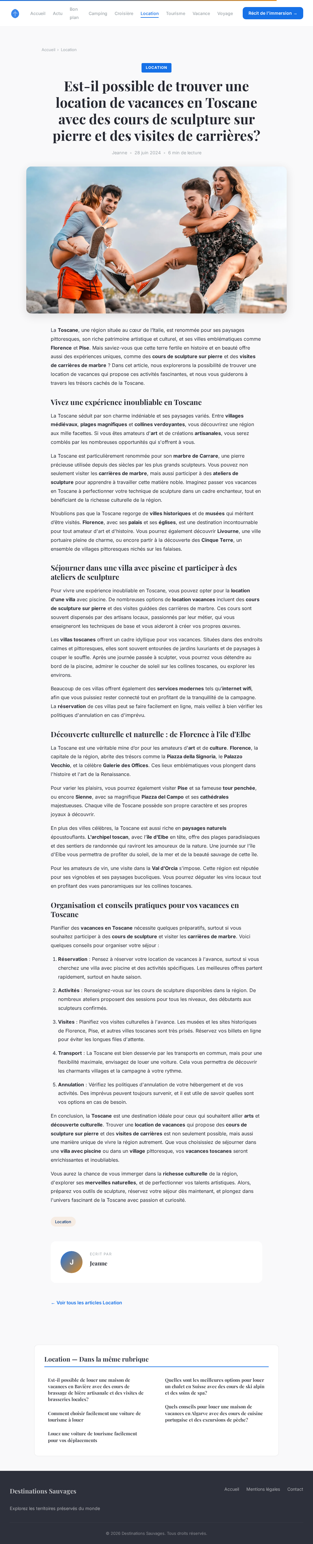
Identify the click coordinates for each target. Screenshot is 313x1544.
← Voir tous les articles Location (86, 1303)
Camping (98, 13)
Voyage (225, 13)
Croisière (124, 13)
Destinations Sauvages (43, 1490)
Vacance (201, 13)
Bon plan (74, 13)
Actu (57, 13)
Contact (295, 1489)
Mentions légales (263, 1489)
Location (150, 13)
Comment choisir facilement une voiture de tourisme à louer (94, 1416)
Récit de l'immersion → (273, 13)
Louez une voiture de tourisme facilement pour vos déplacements (92, 1436)
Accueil (38, 13)
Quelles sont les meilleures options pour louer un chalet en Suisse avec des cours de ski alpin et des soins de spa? (214, 1386)
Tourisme (175, 13)
